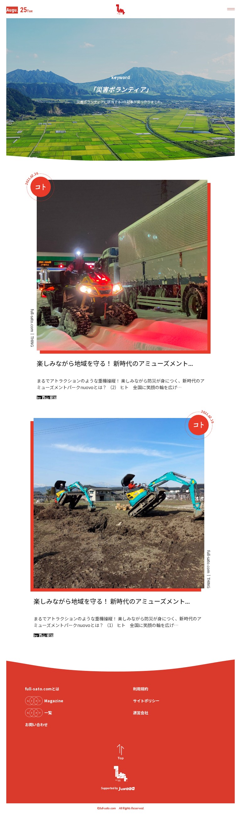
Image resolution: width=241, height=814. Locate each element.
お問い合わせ (36, 724)
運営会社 (140, 712)
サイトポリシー (146, 700)
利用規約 (140, 688)
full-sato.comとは (42, 688)
